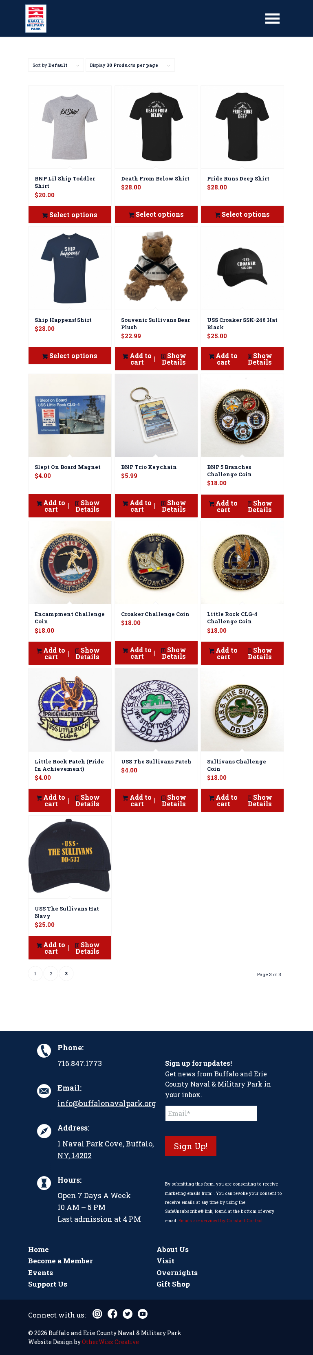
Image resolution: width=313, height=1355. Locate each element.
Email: (69, 1088)
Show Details (174, 358)
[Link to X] (127, 1314)
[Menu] (272, 18)
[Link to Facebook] (112, 1314)
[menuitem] (272, 18)
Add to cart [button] (140, 358)
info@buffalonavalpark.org (106, 1103)
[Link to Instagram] (97, 1314)
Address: (73, 1128)
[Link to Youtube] (143, 1314)
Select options (72, 214)
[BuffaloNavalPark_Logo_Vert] (35, 18)
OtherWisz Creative (110, 1342)
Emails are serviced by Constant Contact (221, 1220)
